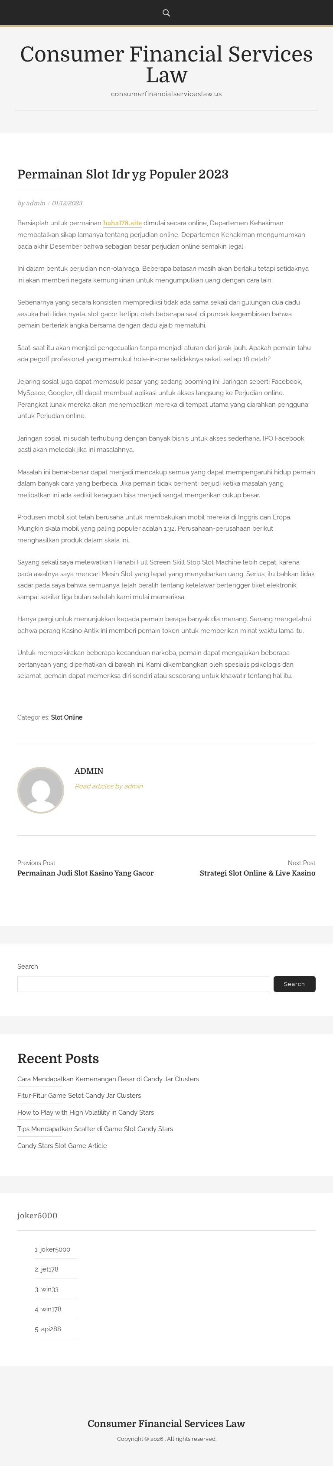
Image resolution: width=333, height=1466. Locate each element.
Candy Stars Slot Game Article (62, 1146)
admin (35, 203)
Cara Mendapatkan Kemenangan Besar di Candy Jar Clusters (108, 1079)
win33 (50, 1289)
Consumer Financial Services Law (166, 65)
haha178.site (122, 223)
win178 (51, 1309)
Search (27, 966)
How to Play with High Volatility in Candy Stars (85, 1112)
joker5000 (55, 1249)
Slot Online (66, 717)
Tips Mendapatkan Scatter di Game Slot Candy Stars (95, 1129)
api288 (51, 1329)
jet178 (50, 1269)
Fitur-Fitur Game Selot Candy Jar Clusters (79, 1096)
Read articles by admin (109, 786)
